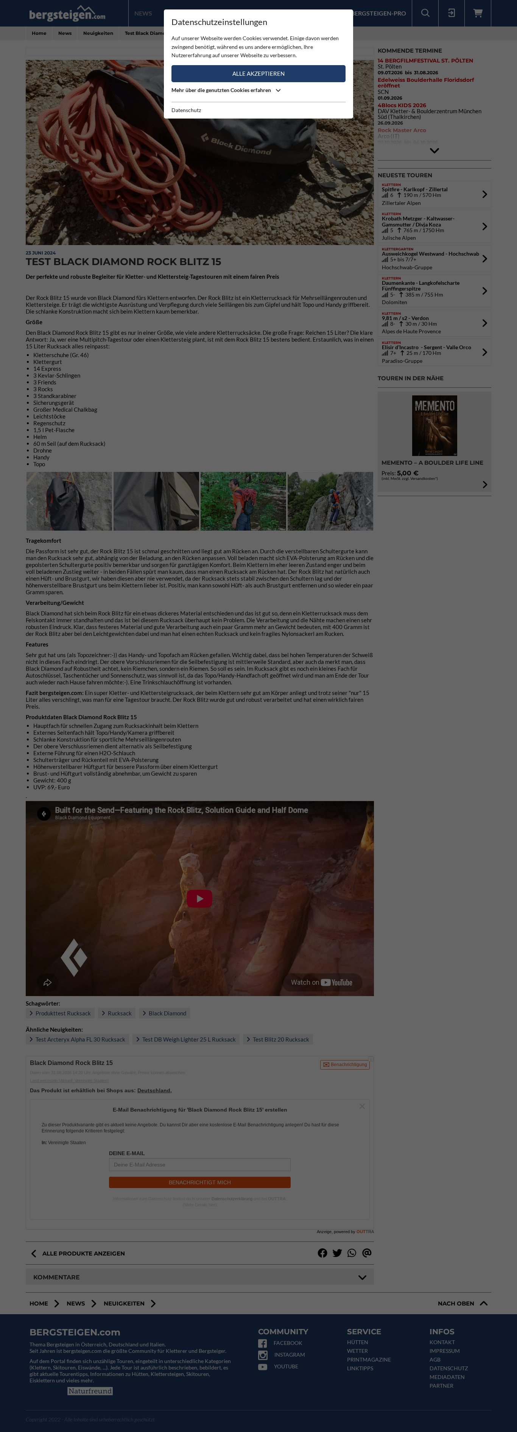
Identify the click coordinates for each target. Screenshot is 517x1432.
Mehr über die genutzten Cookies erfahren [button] (221, 90)
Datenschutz (186, 110)
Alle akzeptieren (258, 73)
